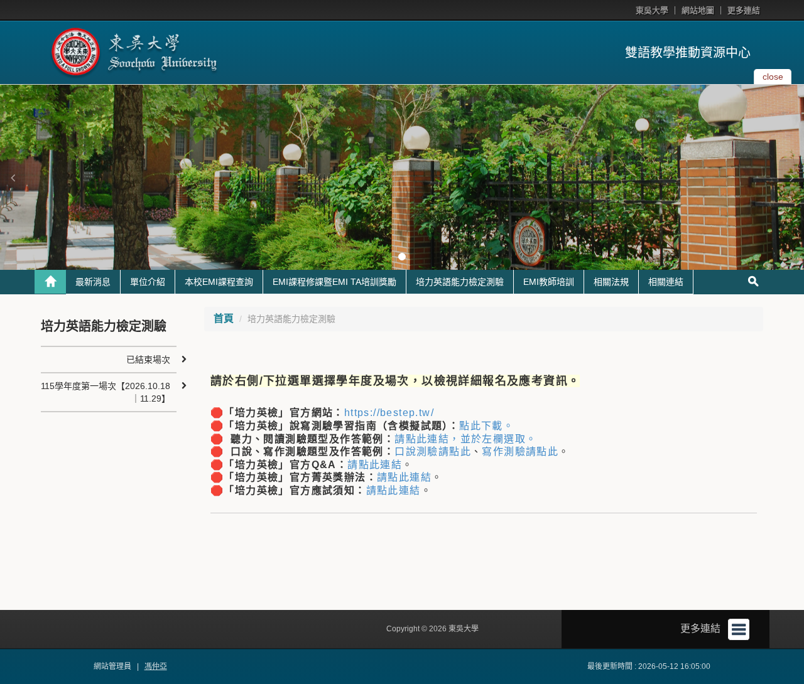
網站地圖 (698, 10)
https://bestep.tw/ (389, 412)
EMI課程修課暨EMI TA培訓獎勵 (334, 282)
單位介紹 (147, 282)
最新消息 (93, 282)
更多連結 (743, 10)
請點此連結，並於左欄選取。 (465, 439)
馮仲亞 (155, 666)
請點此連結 (374, 464)
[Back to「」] (50, 282)
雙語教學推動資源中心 (688, 53)
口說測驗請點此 (432, 451)
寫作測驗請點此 (520, 451)
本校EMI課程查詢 (219, 282)
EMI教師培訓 (548, 282)
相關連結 (665, 282)
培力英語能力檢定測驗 (460, 282)
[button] (12, 177)
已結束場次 (148, 360)
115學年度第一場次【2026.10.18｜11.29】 (105, 392)
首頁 (224, 318)
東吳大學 (652, 10)
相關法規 (611, 282)
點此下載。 (486, 425)
